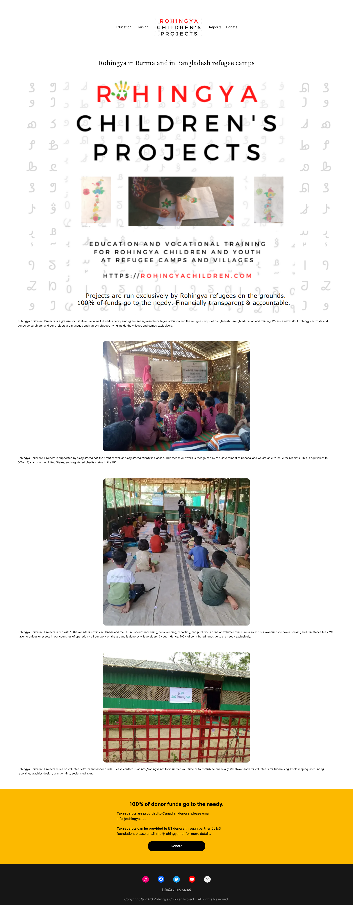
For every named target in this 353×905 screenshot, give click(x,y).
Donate (176, 846)
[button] (176, 396)
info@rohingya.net (176, 889)
